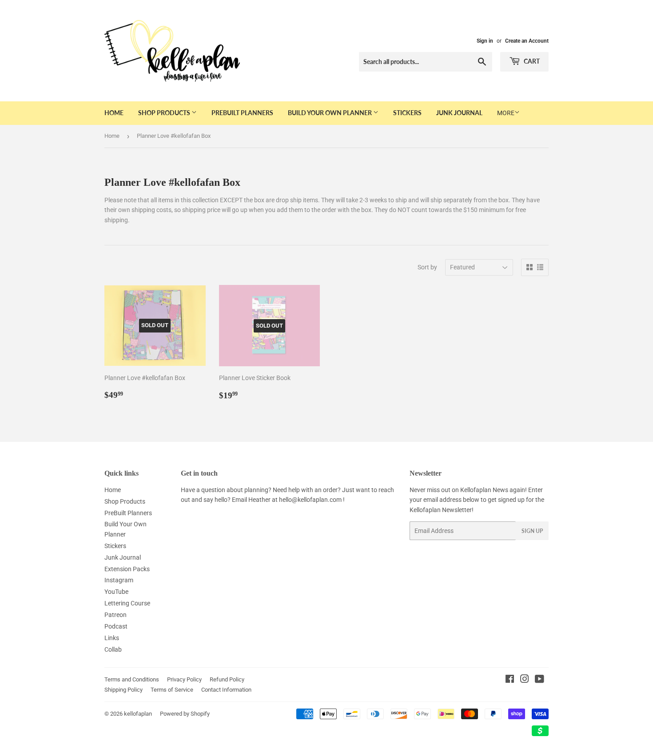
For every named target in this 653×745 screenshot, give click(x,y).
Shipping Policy (123, 689)
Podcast (115, 626)
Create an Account (527, 41)
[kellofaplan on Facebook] (509, 680)
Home (113, 112)
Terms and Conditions (131, 679)
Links (111, 637)
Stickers (407, 112)
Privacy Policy (184, 679)
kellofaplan (138, 713)
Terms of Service (172, 689)
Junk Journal (459, 112)
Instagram (118, 580)
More (505, 112)
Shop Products (164, 112)
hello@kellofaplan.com (310, 499)
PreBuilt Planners (242, 112)
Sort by (427, 267)
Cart (531, 61)
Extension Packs (127, 569)
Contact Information (226, 689)
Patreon (115, 614)
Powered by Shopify (185, 713)
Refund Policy (227, 679)
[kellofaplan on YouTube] (539, 680)
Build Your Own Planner (330, 112)
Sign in (485, 41)
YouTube (116, 591)
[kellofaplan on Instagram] (524, 680)
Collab (113, 649)
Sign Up (532, 531)
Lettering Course (127, 603)
